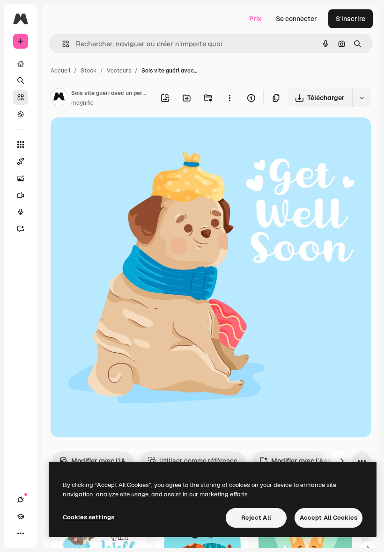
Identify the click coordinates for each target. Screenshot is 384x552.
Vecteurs (119, 70)
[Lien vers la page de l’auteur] (59, 98)
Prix (255, 19)
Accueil (60, 70)
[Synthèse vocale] (20, 211)
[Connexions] (20, 499)
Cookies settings (88, 517)
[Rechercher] (20, 80)
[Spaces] (20, 161)
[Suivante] (341, 460)
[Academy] (20, 516)
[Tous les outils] (20, 144)
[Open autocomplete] (62, 43)
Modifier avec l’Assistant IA (314, 461)
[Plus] (20, 533)
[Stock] (20, 97)
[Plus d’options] (229, 97)
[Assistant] (20, 228)
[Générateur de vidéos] (20, 195)
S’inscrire (350, 19)
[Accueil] (20, 63)
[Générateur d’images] (20, 178)
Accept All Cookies (328, 518)
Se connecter (296, 19)
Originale (112, 135)
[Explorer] (20, 114)
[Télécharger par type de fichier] (361, 97)
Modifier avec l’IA (98, 461)
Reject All (256, 518)
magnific (82, 103)
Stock (88, 70)
